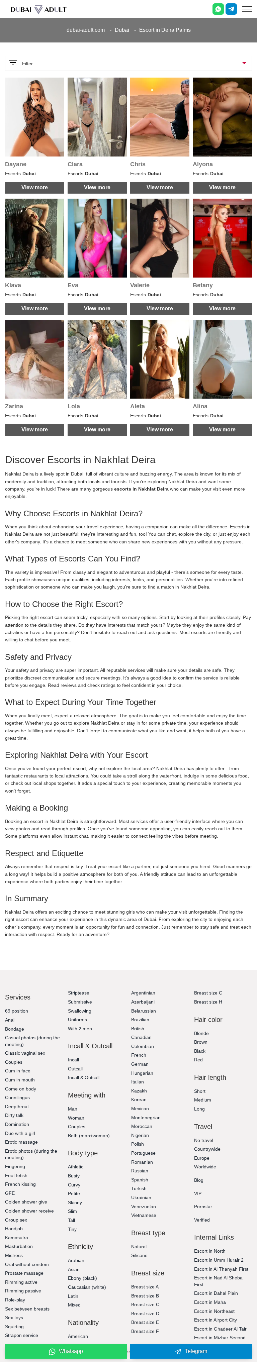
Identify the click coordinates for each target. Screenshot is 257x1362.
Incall (73, 1059)
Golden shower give (26, 1201)
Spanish (139, 1179)
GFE (10, 1193)
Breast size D (145, 1313)
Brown (200, 1042)
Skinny (75, 1202)
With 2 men (80, 1028)
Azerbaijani (143, 1002)
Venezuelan (143, 1206)
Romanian (142, 1162)
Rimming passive (23, 1290)
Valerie (140, 285)
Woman (76, 1118)
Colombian (142, 1046)
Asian (74, 1269)
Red (198, 1059)
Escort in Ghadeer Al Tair (220, 1329)
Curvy (74, 1184)
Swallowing (79, 1011)
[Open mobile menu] (247, 9)
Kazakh (139, 1090)
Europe (201, 1158)
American (78, 1336)
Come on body (20, 1088)
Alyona (203, 164)
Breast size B (145, 1295)
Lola (74, 406)
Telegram (196, 1351)
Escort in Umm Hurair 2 (219, 1260)
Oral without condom (27, 1264)
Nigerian (140, 1135)
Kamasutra (16, 1237)
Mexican (140, 1108)
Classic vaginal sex (25, 1053)
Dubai (122, 30)
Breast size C (145, 1304)
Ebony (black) (82, 1278)
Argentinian (143, 993)
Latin (73, 1296)
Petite (74, 1193)
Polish (137, 1144)
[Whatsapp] (218, 9)
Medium (202, 1100)
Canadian (141, 1037)
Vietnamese (143, 1215)
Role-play (15, 1299)
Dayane (15, 164)
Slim (72, 1211)
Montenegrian (146, 1117)
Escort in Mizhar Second (220, 1337)
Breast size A (145, 1286)
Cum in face (17, 1070)
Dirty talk (14, 1115)
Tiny (72, 1229)
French (138, 1055)
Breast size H (208, 1002)
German (140, 1064)
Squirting (14, 1326)
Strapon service (21, 1335)
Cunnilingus (17, 1097)
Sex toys (14, 1317)
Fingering (15, 1166)
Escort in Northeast (214, 1311)
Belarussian (143, 1011)
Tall (71, 1220)
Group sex (16, 1220)
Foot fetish (16, 1175)
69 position (16, 1011)
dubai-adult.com (86, 30)
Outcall (75, 1068)
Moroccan (141, 1126)
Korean (139, 1099)
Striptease (78, 993)
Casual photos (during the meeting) (32, 1041)
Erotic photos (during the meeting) (31, 1154)
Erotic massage (21, 1142)
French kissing (20, 1184)
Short (199, 1091)
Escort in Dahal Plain (216, 1293)
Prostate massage (24, 1273)
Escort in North (210, 1251)
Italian (137, 1081)
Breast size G (208, 993)
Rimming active (21, 1282)
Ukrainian (141, 1197)
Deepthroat (17, 1106)
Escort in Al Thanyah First (221, 1269)
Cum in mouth (20, 1079)
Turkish (139, 1188)
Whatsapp (71, 1351)
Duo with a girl (20, 1133)
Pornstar (203, 1206)
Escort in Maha (210, 1302)
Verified (202, 1220)
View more (34, 187)
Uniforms (77, 1019)
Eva (73, 285)
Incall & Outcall (83, 1077)
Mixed (74, 1304)
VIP (197, 1193)
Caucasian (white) (87, 1287)
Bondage (14, 1029)
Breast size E (145, 1322)
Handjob (14, 1228)
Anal (9, 1020)
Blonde (201, 1033)
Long (199, 1109)
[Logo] (38, 9)
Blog (198, 1180)
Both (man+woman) (89, 1135)
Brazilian (140, 1019)
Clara (75, 164)
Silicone (139, 1255)
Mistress (14, 1255)
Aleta (137, 406)
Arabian (76, 1260)
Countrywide (207, 1149)
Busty (74, 1175)
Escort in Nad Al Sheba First (218, 1281)
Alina (200, 406)
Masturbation (19, 1246)
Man (72, 1109)
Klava (13, 285)
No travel (203, 1140)
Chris (138, 164)
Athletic (75, 1166)
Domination (17, 1124)
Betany (203, 285)
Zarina (14, 406)
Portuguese (143, 1153)
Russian (139, 1170)
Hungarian (142, 1073)
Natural (139, 1246)
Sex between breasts (27, 1309)
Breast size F (145, 1331)
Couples (13, 1062)
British (137, 1028)
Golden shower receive (29, 1211)
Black (199, 1051)
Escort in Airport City (215, 1320)
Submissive (80, 1002)
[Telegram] (231, 9)
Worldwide (205, 1166)
